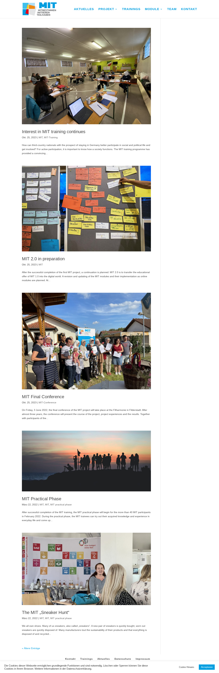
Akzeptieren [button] (207, 667)
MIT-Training (51, 137)
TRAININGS (131, 9)
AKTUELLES (84, 9)
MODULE (152, 9)
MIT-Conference (47, 402)
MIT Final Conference (43, 396)
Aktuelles (103, 658)
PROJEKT (106, 9)
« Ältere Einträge (31, 648)
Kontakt (70, 658)
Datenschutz (122, 658)
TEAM (172, 9)
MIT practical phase (61, 504)
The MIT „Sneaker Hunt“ (45, 612)
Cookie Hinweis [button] (186, 667)
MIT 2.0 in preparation (43, 258)
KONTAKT (189, 9)
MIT (41, 137)
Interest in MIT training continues (53, 131)
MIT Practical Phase (41, 498)
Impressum (143, 658)
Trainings (86, 658)
